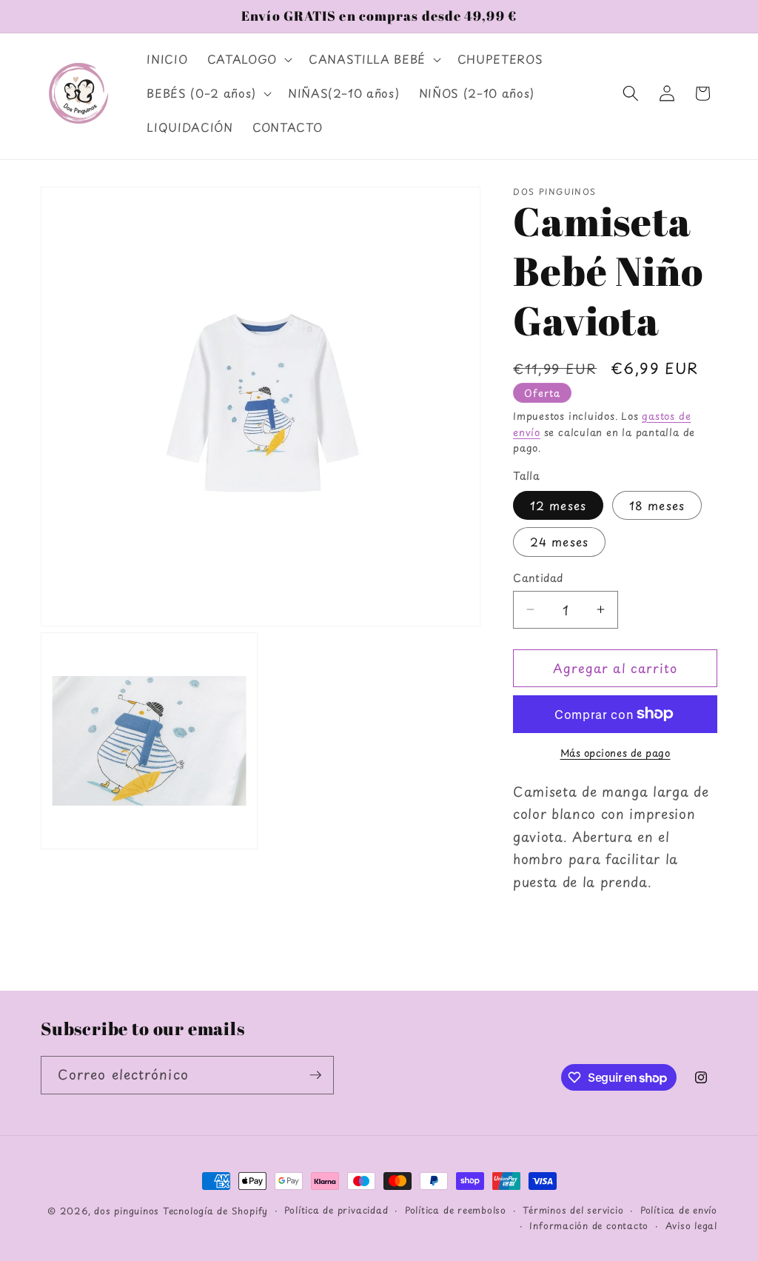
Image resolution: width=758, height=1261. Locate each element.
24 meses (559, 541)
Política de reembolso (455, 1210)
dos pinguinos (126, 1210)
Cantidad (538, 578)
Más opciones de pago (615, 753)
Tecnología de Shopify (215, 1210)
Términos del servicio (573, 1210)
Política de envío (678, 1210)
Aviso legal (691, 1225)
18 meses (657, 505)
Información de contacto (588, 1225)
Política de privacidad (336, 1210)
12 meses (558, 505)
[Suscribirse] (315, 1075)
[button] (248, 59)
